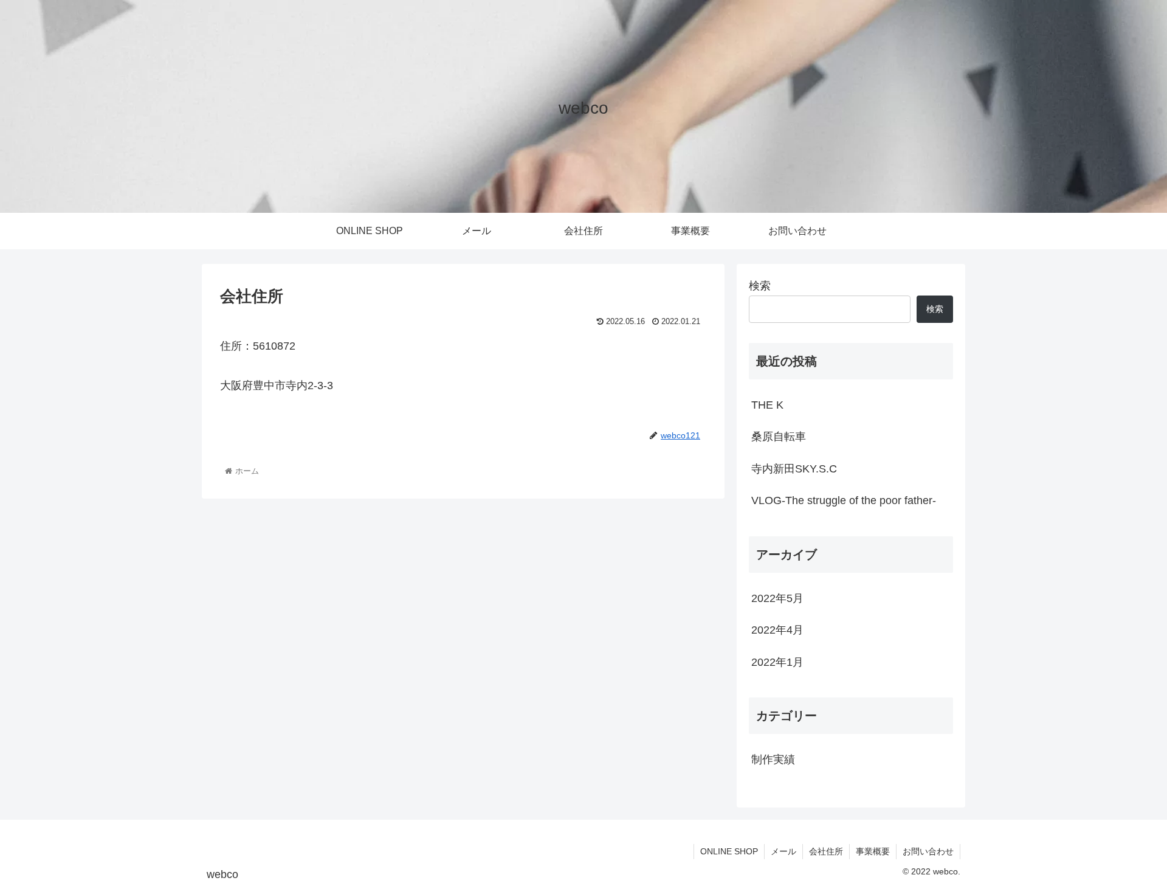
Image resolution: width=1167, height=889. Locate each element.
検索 (760, 286)
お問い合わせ (928, 851)
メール (783, 851)
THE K (767, 405)
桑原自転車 (778, 437)
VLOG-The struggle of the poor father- (843, 500)
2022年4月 (777, 630)
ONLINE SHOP (729, 851)
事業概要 (873, 851)
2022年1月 (777, 662)
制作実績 (773, 759)
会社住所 (826, 851)
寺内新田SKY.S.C (794, 469)
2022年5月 (777, 598)
